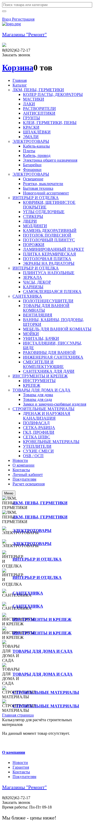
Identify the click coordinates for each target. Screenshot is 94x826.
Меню (8, 493)
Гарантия (21, 767)
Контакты (21, 772)
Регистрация (23, 19)
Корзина (17, 67)
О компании (13, 752)
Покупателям (24, 776)
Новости (20, 762)
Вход (7, 19)
